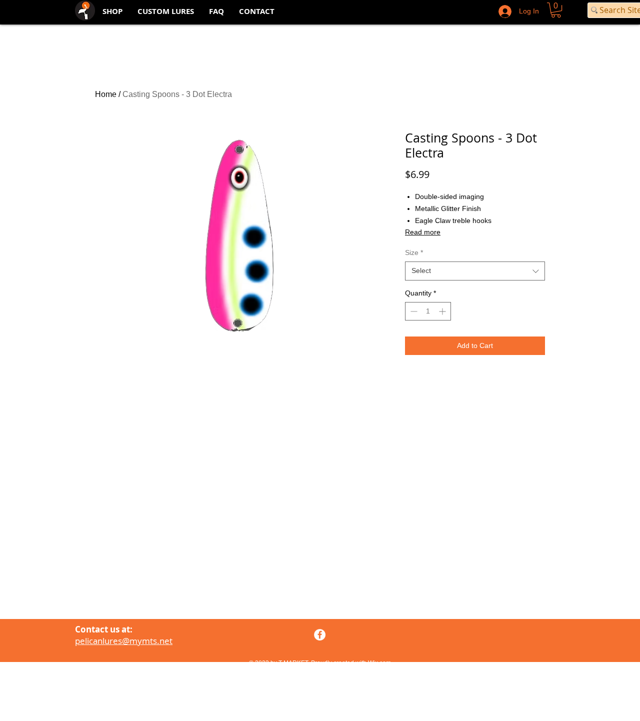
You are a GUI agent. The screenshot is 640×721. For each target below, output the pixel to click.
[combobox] (475, 271)
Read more (422, 232)
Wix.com (379, 663)
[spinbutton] (428, 311)
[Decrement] (412, 311)
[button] (556, 10)
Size (414, 252)
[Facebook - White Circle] (320, 634)
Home (105, 94)
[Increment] (443, 311)
